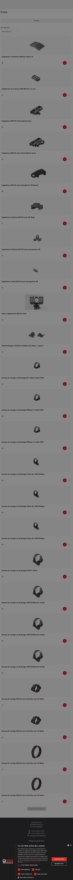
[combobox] (68, 845)
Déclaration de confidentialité (31, 862)
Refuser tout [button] (59, 864)
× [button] (71, 845)
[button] (34, 877)
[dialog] (36, 861)
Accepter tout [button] (59, 859)
